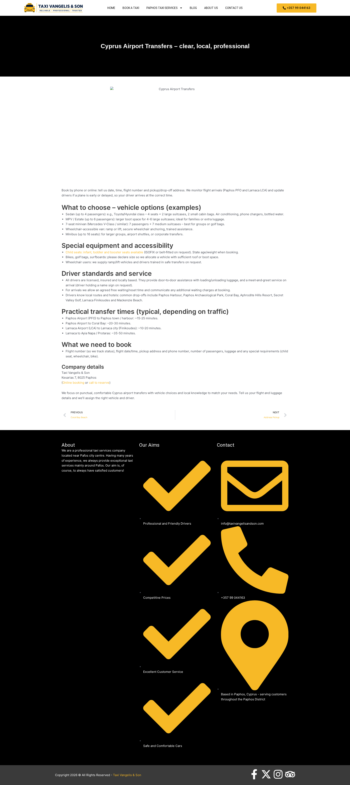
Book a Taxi (131, 8)
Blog (193, 8)
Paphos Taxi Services (162, 8)
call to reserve (99, 383)
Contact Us (234, 8)
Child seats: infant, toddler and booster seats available (104, 252)
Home (111, 8)
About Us (211, 8)
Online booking (73, 383)
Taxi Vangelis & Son (127, 775)
